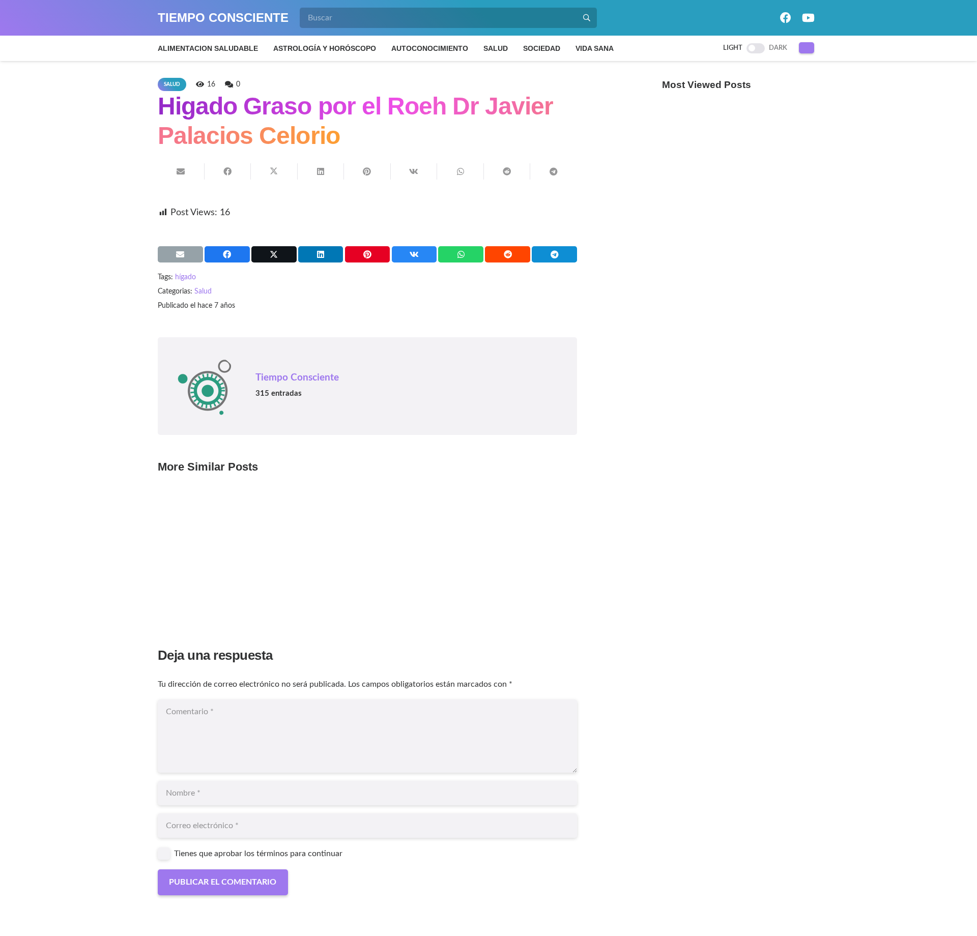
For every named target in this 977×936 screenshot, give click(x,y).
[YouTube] (808, 18)
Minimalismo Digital (206, 558)
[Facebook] (785, 18)
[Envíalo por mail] (181, 171)
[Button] (807, 47)
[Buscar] (587, 18)
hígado (185, 277)
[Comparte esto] (228, 171)
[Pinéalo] (367, 171)
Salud (203, 291)
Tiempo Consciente (297, 378)
